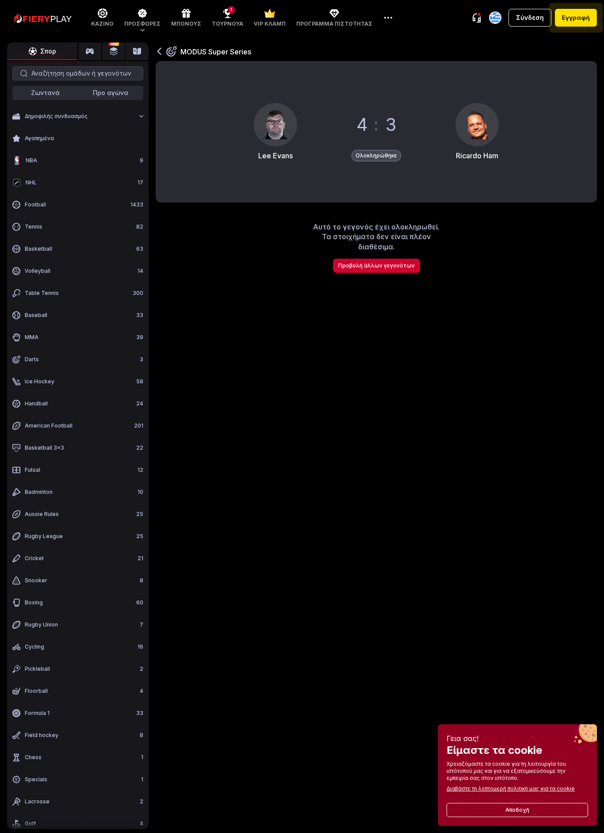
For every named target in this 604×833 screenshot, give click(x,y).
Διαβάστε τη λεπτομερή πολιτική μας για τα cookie (511, 788)
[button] (142, 17)
